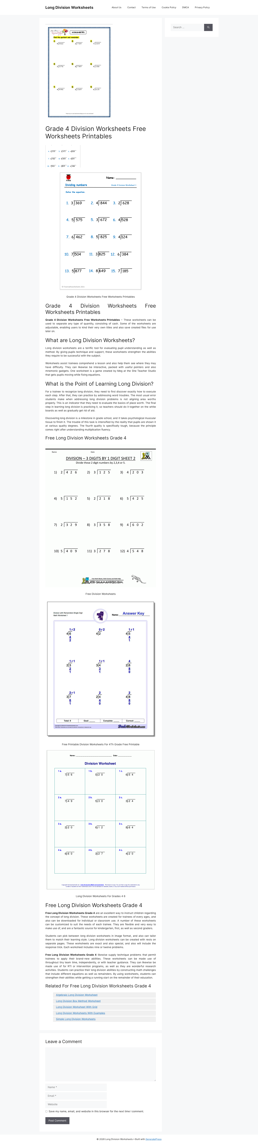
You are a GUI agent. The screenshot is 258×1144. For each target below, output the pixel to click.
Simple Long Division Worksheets (76, 1019)
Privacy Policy (202, 7)
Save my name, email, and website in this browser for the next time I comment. (96, 1111)
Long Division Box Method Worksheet (78, 1001)
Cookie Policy (169, 7)
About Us (116, 7)
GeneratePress (154, 1139)
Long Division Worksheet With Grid (76, 1006)
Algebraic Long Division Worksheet (76, 994)
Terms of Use (149, 7)
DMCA (185, 7)
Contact (131, 7)
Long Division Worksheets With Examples (80, 1013)
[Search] (208, 27)
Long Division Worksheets (69, 7)
